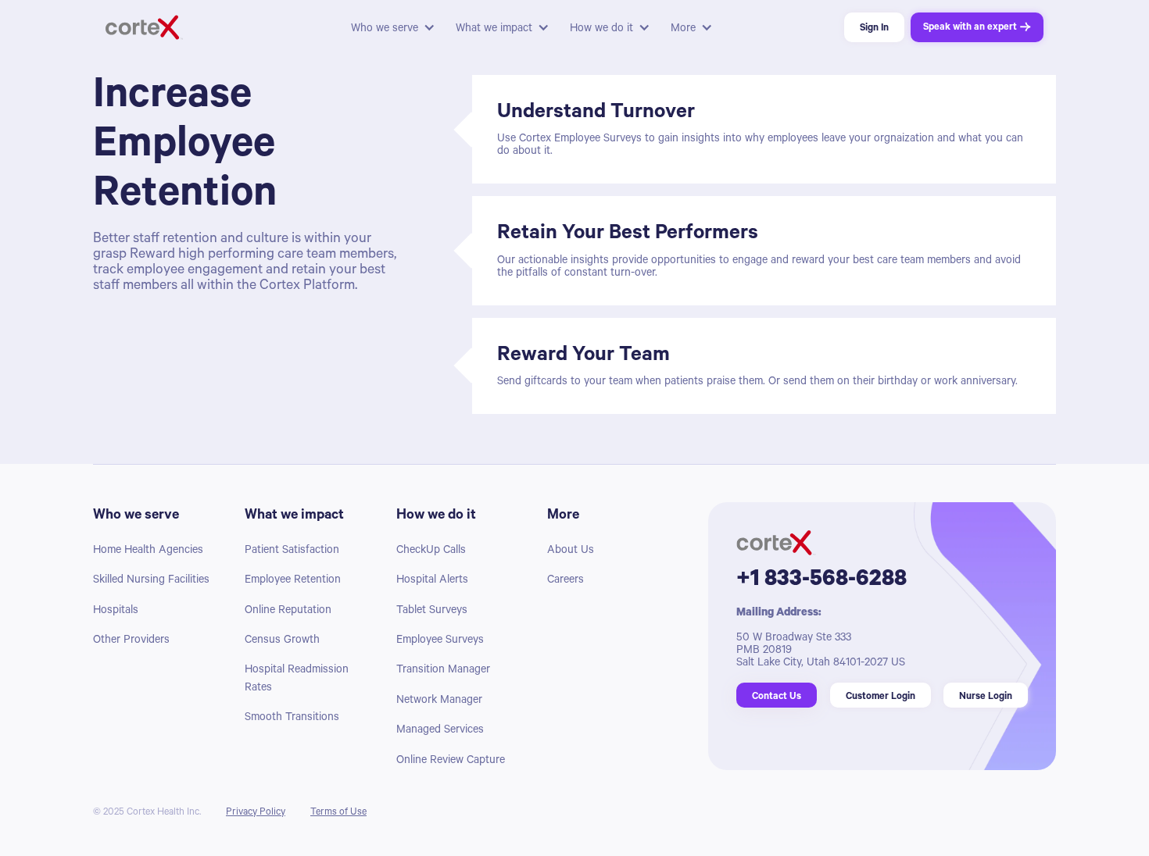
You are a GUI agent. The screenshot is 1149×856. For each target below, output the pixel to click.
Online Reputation (288, 611)
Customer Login (880, 697)
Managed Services (440, 731)
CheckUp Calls (431, 551)
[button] (392, 27)
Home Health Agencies (148, 551)
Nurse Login (985, 697)
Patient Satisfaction (292, 551)
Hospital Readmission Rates (297, 679)
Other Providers (131, 641)
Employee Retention (293, 581)
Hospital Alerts (432, 581)
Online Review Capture (450, 761)
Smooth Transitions (292, 718)
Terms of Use (338, 813)
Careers (565, 581)
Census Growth (282, 641)
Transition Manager (443, 671)
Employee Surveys (440, 641)
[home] (223, 27)
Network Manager (439, 701)
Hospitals (115, 611)
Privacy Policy (255, 813)
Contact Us (776, 697)
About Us (570, 551)
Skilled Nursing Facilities (151, 581)
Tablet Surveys (431, 611)
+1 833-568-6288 (821, 581)
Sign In (874, 28)
